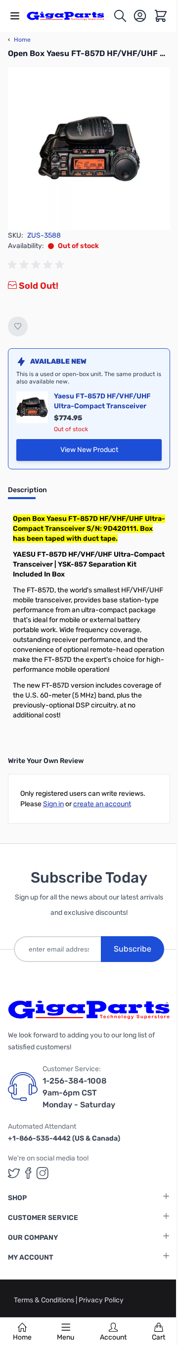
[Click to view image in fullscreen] (89, 148)
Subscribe (132, 949)
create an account (102, 804)
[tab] (27, 493)
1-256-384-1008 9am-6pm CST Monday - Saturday (79, 1092)
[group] (37, 265)
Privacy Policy (101, 1300)
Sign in (53, 804)
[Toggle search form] (120, 15)
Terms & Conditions (45, 1300)
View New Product (111, 452)
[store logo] (70, 16)
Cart (158, 1337)
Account (113, 1337)
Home (22, 1337)
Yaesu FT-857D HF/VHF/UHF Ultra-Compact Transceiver (102, 401)
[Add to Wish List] (18, 326)
